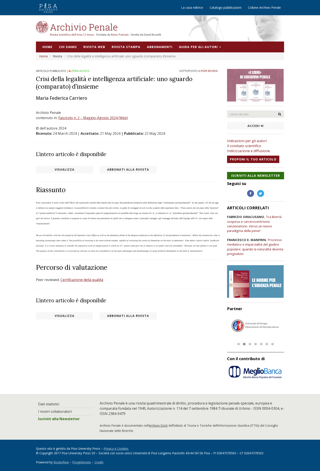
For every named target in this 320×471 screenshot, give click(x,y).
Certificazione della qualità (82, 279)
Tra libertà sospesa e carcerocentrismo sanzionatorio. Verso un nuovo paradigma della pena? (254, 224)
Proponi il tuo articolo (253, 159)
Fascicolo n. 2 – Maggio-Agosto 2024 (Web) (93, 117)
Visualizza (64, 169)
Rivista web (94, 47)
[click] (279, 114)
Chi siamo (68, 47)
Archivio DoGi (158, 425)
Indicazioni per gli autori (247, 140)
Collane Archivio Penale (264, 7)
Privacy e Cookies (116, 448)
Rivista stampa (126, 47)
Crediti (98, 462)
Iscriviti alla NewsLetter (255, 175)
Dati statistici (48, 404)
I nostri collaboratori (55, 411)
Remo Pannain (120, 35)
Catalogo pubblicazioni (225, 7)
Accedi (254, 126)
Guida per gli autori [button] (199, 47)
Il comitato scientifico (244, 145)
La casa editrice (192, 7)
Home (47, 47)
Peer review (209, 71)
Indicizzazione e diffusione (248, 150)
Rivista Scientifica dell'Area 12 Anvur (72, 35)
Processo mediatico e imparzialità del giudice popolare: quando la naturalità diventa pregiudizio (255, 247)
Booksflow (61, 462)
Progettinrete (81, 462)
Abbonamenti (159, 47)
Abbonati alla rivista (128, 169)
